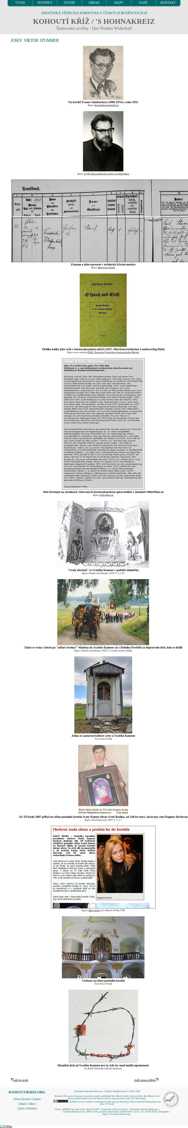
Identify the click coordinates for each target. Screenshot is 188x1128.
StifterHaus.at (106, 495)
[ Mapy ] (32, 1103)
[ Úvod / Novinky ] (22, 1099)
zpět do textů (20, 1080)
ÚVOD (20, 2)
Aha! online (94, 910)
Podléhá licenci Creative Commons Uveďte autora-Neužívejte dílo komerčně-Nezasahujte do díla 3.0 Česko (114, 1102)
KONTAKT (168, 2)
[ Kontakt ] (31, 1108)
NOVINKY (44, 2)
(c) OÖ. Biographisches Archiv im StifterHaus (106, 174)
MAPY (118, 2)
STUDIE (69, 2)
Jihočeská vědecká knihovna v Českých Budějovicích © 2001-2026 (107, 1091)
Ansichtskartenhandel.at (106, 105)
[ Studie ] (36, 1099)
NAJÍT (143, 2)
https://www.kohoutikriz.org (116, 1114)
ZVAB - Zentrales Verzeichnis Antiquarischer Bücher (113, 352)
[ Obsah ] (22, 1103)
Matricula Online (106, 267)
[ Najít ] (21, 1108)
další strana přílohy (145, 1080)
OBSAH (94, 2)
